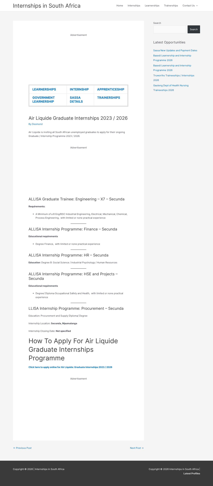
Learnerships (152, 5)
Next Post (137, 447)
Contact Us (189, 5)
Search (157, 22)
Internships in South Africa (47, 5)
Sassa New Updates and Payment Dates (175, 50)
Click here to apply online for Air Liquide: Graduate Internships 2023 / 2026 (70, 367)
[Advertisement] (78, 59)
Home (119, 5)
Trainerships (171, 5)
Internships (134, 5)
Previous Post (22, 447)
